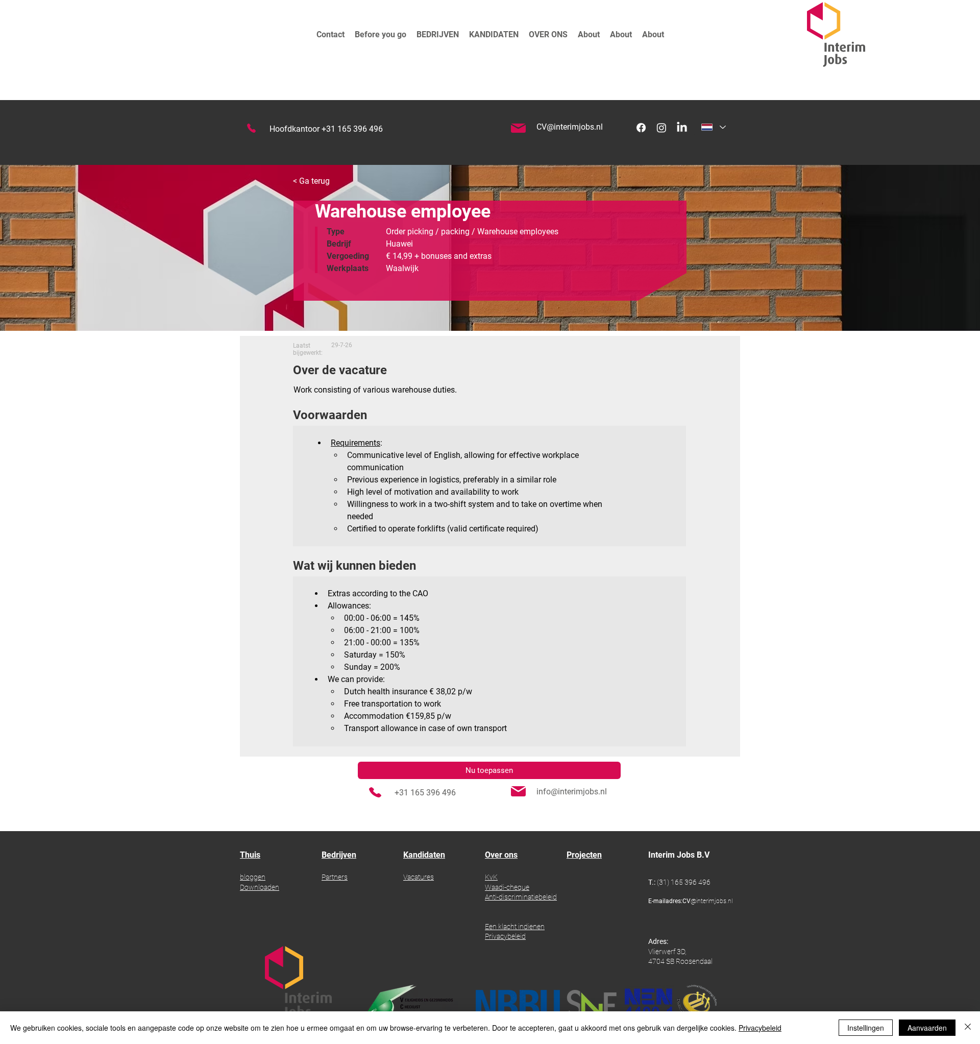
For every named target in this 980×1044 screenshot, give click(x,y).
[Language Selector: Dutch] (713, 127)
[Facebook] (641, 128)
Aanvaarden (927, 1028)
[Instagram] (661, 128)
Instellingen (865, 1028)
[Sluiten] (968, 1027)
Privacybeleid (760, 1028)
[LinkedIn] (682, 128)
